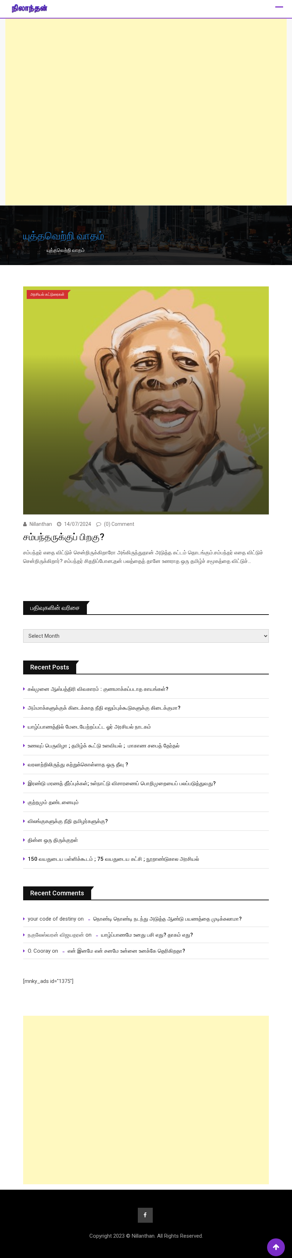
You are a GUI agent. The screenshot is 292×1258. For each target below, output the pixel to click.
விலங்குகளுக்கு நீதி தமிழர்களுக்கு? (68, 821)
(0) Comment (119, 524)
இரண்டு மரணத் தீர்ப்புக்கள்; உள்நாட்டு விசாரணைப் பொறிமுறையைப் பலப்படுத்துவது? (122, 783)
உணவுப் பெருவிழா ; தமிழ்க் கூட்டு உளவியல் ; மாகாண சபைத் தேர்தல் (104, 745)
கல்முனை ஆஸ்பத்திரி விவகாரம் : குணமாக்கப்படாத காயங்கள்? (98, 689)
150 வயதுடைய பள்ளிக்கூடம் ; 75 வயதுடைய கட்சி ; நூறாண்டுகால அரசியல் (113, 859)
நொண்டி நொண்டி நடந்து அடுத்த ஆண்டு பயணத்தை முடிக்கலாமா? (167, 919)
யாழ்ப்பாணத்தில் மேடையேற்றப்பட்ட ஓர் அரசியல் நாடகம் (89, 727)
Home (35, 250)
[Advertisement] (146, 112)
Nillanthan (41, 524)
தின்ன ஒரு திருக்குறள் (53, 840)
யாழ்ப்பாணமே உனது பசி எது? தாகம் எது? (147, 935)
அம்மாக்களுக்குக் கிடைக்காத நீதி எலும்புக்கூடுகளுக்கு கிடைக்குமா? (104, 708)
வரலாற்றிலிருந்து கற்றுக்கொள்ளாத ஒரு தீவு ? (78, 764)
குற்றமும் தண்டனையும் (53, 802)
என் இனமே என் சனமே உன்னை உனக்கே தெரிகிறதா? (126, 951)
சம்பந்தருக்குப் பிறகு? (63, 537)
